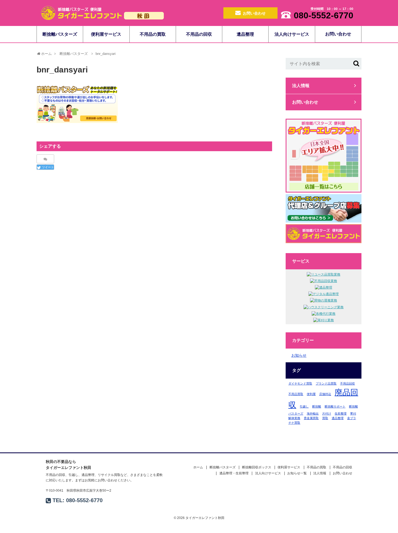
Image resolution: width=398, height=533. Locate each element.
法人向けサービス (292, 34)
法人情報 (300, 85)
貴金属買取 (311, 418)
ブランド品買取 (326, 383)
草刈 (353, 413)
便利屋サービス (106, 34)
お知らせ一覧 (297, 473)
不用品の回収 (199, 34)
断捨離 (316, 406)
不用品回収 (347, 383)
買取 (325, 418)
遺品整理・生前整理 (234, 473)
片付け (326, 413)
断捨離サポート (335, 406)
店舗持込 (325, 394)
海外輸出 (313, 413)
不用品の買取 (153, 34)
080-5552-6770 (84, 500)
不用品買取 (295, 394)
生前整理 (341, 413)
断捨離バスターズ (60, 34)
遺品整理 (245, 34)
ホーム (198, 467)
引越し (304, 406)
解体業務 (294, 418)
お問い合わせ (254, 13)
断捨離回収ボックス (256, 467)
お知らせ (298, 355)
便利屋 (311, 394)
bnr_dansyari (106, 54)
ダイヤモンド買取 (300, 383)
